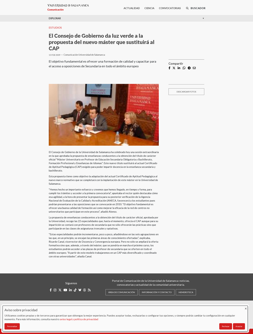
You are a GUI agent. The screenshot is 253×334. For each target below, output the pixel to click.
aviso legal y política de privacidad (79, 319)
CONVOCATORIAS (170, 8)
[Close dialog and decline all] (246, 307)
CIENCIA (149, 8)
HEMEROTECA (186, 292)
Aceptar (239, 326)
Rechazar (225, 326)
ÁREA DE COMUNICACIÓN (121, 292)
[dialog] (125, 318)
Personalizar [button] (12, 326)
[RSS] (89, 290)
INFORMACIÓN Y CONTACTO (157, 292)
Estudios (55, 27)
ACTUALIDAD (132, 8)
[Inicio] (69, 7)
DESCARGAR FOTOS (186, 91)
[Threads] (84, 290)
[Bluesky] (80, 290)
